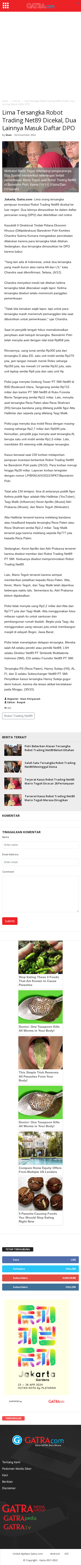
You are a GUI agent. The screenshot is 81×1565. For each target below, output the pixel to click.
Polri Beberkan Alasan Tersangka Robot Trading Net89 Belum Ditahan (49, 748)
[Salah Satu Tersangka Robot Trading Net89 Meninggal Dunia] (13, 766)
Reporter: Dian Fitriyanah (23, 698)
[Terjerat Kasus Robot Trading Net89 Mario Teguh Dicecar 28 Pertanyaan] (13, 783)
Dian (9, 134)
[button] (78, 3)
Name (5, 837)
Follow (71, 1268)
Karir (5, 1475)
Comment (8, 871)
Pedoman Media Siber (17, 1468)
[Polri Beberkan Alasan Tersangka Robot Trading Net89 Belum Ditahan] (13, 750)
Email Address (10, 854)
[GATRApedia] (21, 1518)
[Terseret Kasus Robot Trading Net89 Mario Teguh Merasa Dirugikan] (13, 800)
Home (5, 100)
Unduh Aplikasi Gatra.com (28, 1553)
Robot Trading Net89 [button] (18, 716)
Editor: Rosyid (16, 702)
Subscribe (69, 1277)
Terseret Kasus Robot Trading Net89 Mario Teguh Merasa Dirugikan (50, 798)
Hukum (16, 100)
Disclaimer (9, 1488)
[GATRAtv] (21, 1527)
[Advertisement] (40, 54)
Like (73, 1259)
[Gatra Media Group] (23, 1508)
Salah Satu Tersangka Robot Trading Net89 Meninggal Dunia (50, 765)
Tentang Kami (11, 1462)
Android (55, 1553)
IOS (66, 1553)
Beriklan (7, 1481)
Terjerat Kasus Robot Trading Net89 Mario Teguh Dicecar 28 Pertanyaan (49, 781)
